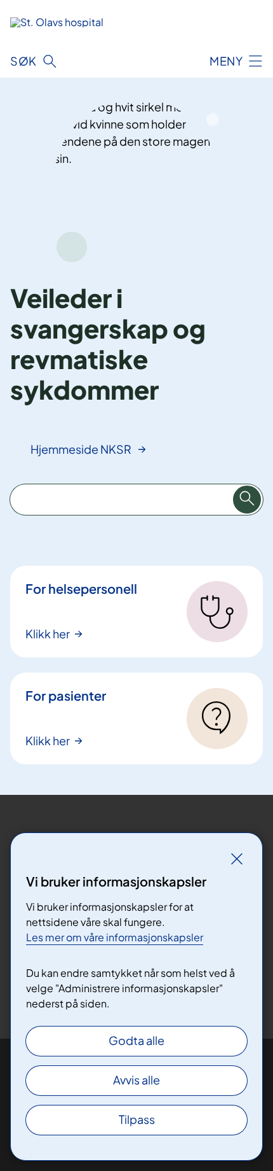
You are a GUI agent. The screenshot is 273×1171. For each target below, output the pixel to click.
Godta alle (136, 1040)
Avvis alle (136, 1079)
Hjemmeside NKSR (81, 449)
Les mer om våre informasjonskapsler (114, 937)
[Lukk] (237, 858)
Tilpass (137, 1119)
